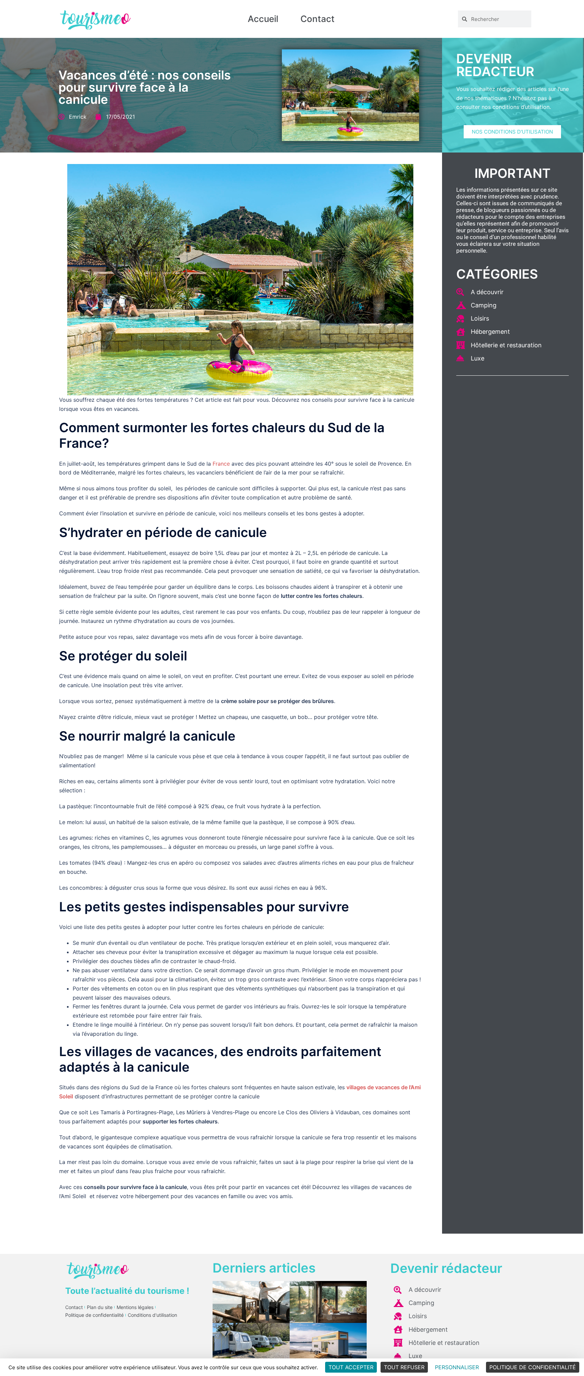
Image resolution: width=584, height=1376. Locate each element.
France (221, 463)
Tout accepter (350, 1367)
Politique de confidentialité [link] (532, 1367)
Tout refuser (404, 1367)
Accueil (263, 19)
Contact (317, 19)
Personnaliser (457, 1367)
